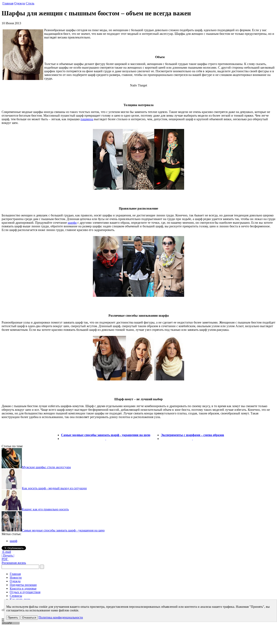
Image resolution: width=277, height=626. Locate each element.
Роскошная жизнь (14, 562)
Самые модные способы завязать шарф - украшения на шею (105, 435)
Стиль (30, 3)
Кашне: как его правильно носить (45, 509)
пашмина (87, 119)
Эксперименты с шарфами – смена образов (192, 435)
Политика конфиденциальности (61, 617)
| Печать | (8, 555)
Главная (7, 3)
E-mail (6, 552)
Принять (13, 617)
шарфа (72, 222)
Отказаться (29, 617)
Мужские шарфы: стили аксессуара (46, 467)
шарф (13, 541)
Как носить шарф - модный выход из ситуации (54, 488)
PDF (5, 559)
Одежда (19, 3)
